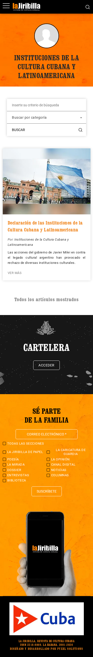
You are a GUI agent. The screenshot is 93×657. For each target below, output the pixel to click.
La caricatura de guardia (71, 452)
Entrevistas (18, 475)
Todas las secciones (25, 443)
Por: (11, 239)
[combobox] (46, 117)
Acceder (46, 365)
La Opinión (60, 459)
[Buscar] (88, 7)
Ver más (15, 273)
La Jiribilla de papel (25, 452)
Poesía (13, 459)
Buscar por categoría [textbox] (29, 117)
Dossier (14, 470)
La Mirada (16, 464)
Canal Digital (63, 464)
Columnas (60, 475)
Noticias (58, 470)
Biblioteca (16, 480)
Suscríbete (47, 491)
